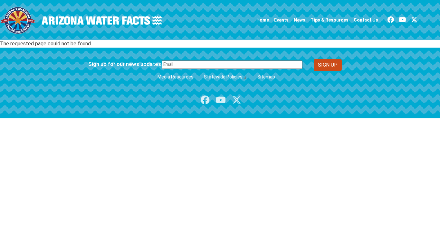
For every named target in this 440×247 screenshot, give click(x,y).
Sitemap (266, 76)
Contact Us (366, 20)
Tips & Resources (330, 20)
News (299, 20)
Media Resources (176, 76)
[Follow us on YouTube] (402, 20)
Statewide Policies (223, 76)
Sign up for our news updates (124, 64)
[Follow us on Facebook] (390, 20)
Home (262, 20)
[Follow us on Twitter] (414, 20)
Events (281, 20)
